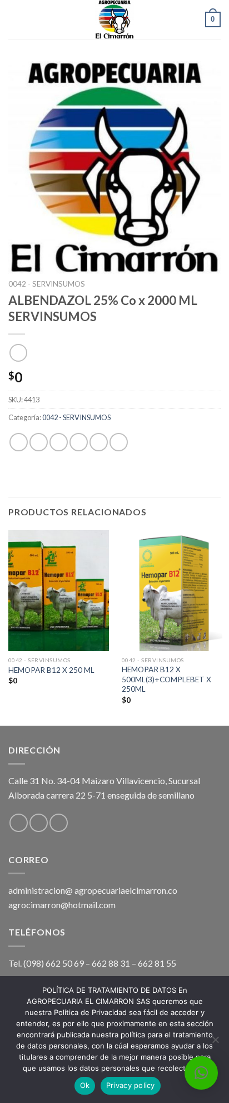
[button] (201, 1073)
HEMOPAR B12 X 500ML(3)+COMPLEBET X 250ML (166, 679)
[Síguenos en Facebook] (18, 823)
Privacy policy (130, 1085)
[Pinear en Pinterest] (98, 442)
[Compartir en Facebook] (38, 442)
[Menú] (15, 19)
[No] (215, 1043)
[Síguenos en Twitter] (58, 823)
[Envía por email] (78, 442)
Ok (85, 1085)
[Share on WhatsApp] (18, 442)
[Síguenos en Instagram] (38, 823)
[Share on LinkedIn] (118, 442)
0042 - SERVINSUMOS (46, 283)
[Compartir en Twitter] (58, 442)
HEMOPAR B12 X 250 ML (51, 670)
